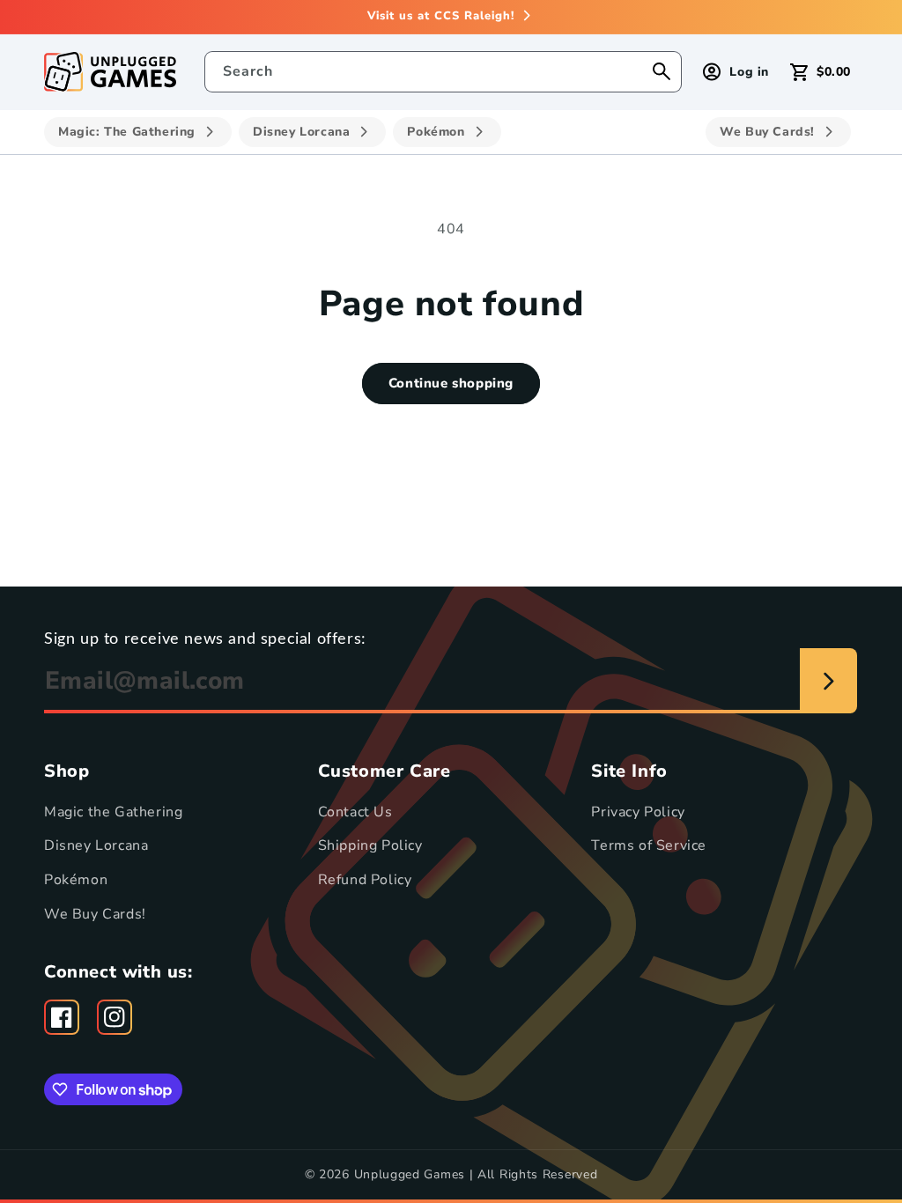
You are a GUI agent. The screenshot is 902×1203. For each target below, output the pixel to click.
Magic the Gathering (113, 812)
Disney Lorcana (96, 845)
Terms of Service (648, 845)
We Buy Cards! (95, 914)
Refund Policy (365, 879)
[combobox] (443, 72)
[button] (820, 72)
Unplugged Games (410, 1174)
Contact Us (355, 812)
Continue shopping (451, 383)
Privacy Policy (637, 812)
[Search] (661, 71)
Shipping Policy (370, 845)
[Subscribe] (828, 680)
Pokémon (75, 879)
